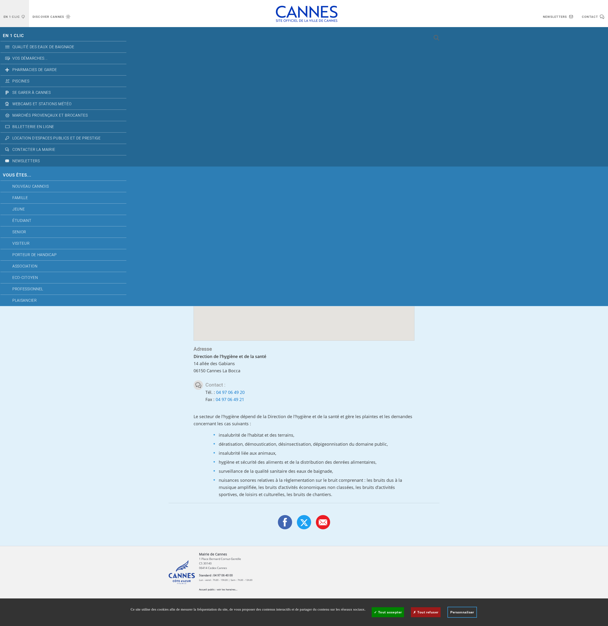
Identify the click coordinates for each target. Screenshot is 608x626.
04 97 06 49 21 (230, 399)
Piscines (20, 81)
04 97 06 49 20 (230, 392)
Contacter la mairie (33, 150)
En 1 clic (13, 36)
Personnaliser (462, 612)
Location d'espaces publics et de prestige (56, 138)
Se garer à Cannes (31, 93)
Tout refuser (427, 612)
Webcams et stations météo (42, 104)
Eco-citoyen (25, 278)
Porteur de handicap (34, 255)
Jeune (18, 209)
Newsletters (26, 161)
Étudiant (22, 221)
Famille (20, 198)
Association (25, 266)
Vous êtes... (17, 175)
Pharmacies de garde (34, 70)
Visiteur (21, 243)
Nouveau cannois (30, 186)
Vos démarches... (30, 58)
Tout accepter (389, 612)
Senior (19, 232)
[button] (323, 522)
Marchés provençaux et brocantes (50, 115)
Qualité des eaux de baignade (43, 47)
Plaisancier (24, 300)
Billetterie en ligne (33, 127)
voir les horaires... (227, 589)
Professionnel (27, 289)
